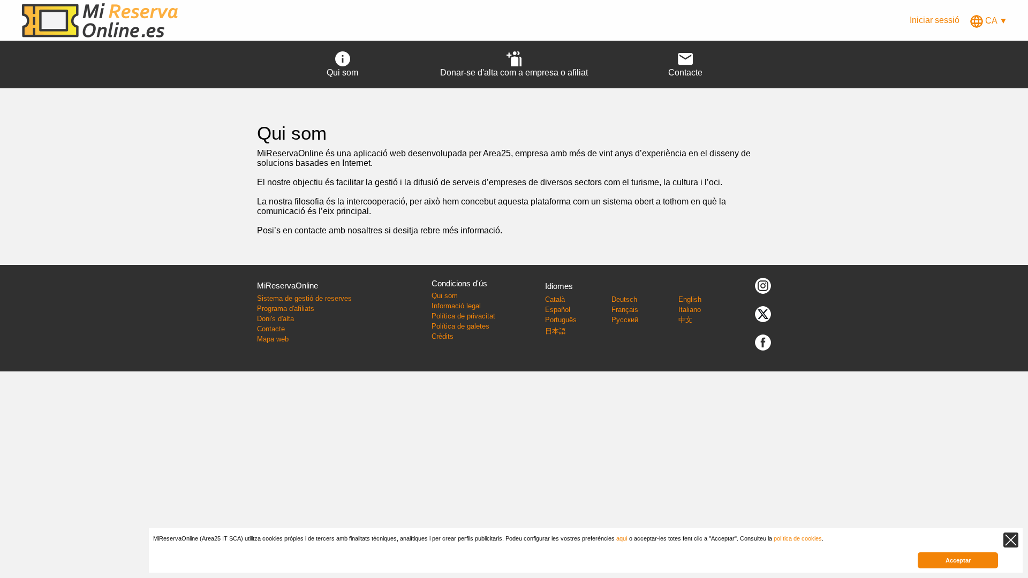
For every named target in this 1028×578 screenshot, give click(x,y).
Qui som (445, 296)
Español (557, 310)
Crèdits (442, 336)
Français (624, 310)
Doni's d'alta (275, 319)
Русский (624, 320)
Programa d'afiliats (285, 309)
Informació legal (456, 306)
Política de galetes (460, 326)
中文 (685, 320)
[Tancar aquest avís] (1010, 540)
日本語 (555, 331)
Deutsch (624, 299)
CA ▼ (995, 20)
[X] (763, 314)
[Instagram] (763, 286)
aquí (622, 538)
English (689, 299)
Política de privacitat (463, 316)
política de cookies (798, 538)
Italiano (689, 310)
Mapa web (273, 339)
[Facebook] (763, 342)
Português (561, 320)
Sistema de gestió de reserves (304, 298)
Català (555, 299)
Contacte (271, 329)
